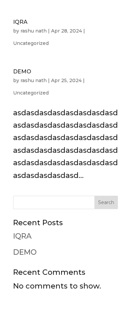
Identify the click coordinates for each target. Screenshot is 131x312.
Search (106, 202)
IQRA (20, 22)
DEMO (22, 71)
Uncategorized (31, 43)
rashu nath (33, 31)
